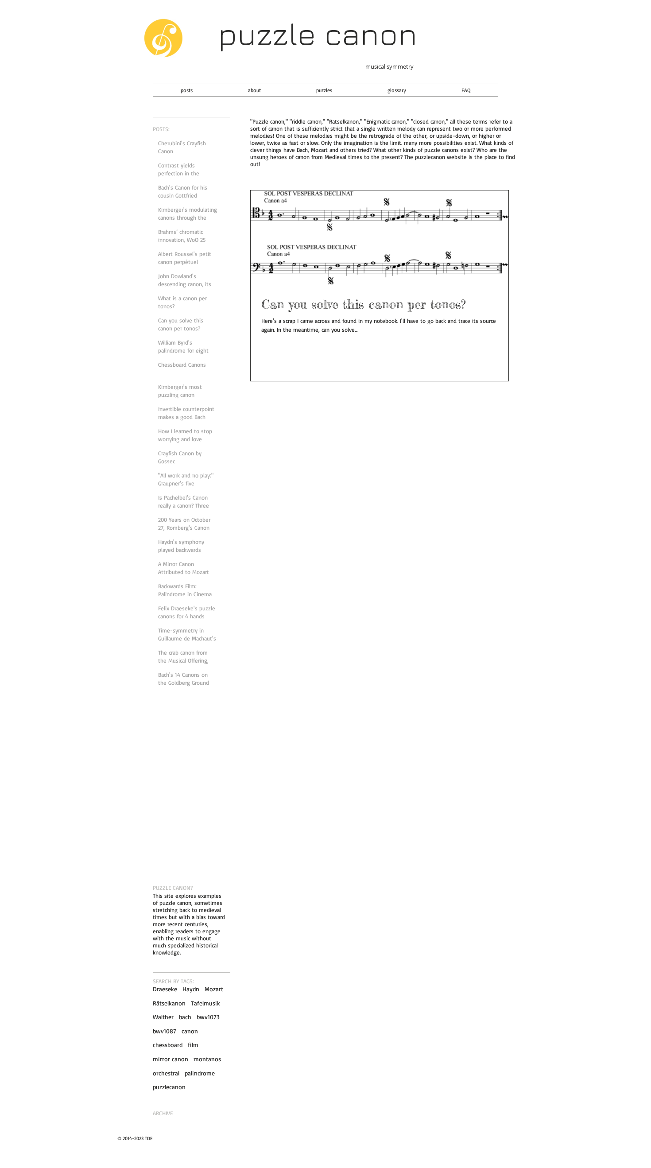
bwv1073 (208, 1017)
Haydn (190, 989)
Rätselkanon (169, 1003)
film (193, 1044)
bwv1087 (164, 1031)
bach (185, 1017)
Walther (163, 1017)
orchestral (166, 1073)
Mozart (214, 989)
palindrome (200, 1073)
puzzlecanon (169, 1086)
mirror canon (170, 1059)
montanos (207, 1059)
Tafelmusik (205, 1003)
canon (190, 1031)
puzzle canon (317, 33)
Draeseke (165, 989)
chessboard (167, 1044)
